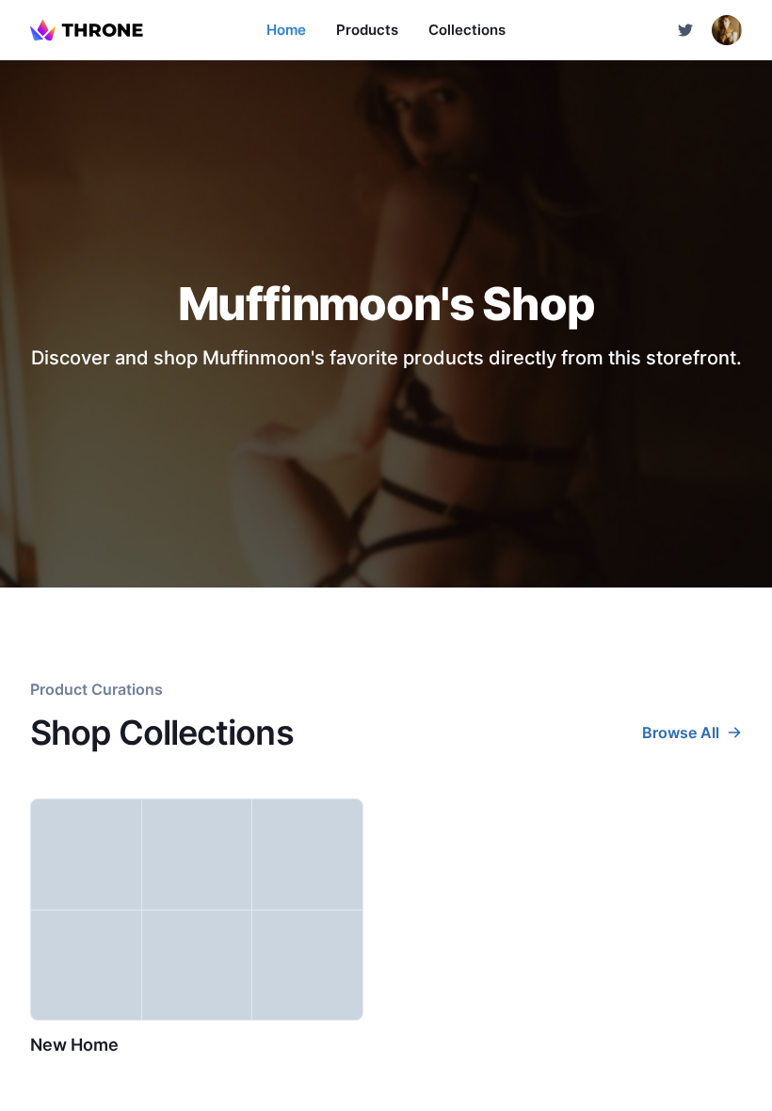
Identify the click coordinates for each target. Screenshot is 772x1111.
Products (367, 30)
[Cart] (685, 30)
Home (286, 30)
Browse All (680, 732)
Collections (467, 30)
